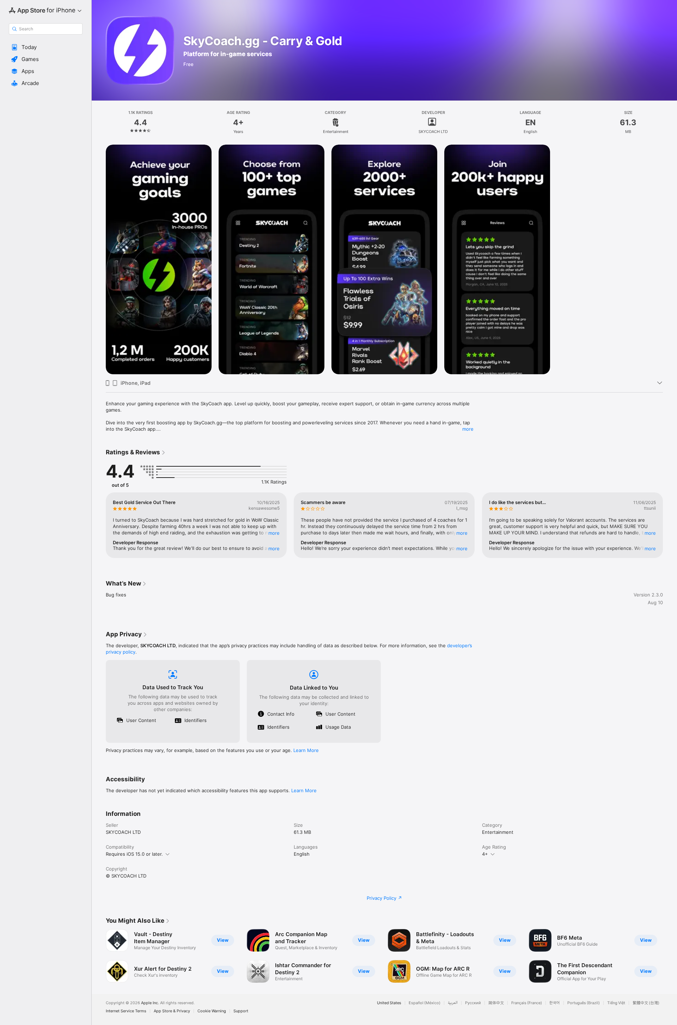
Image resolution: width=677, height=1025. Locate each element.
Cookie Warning (211, 1011)
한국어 (554, 1003)
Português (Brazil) (583, 1003)
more (468, 429)
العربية (453, 1003)
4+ (485, 854)
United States (389, 1003)
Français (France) (526, 1003)
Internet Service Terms (126, 1011)
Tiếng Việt (616, 1003)
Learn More (306, 750)
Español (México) (424, 1003)
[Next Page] (670, 525)
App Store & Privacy (172, 1011)
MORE (274, 533)
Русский (473, 1003)
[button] (45, 47)
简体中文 (496, 1003)
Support (240, 1011)
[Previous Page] (99, 525)
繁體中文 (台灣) (646, 1003)
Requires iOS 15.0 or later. (134, 854)
